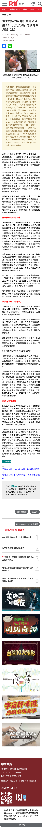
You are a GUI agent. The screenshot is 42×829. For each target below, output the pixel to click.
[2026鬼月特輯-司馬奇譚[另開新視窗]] (21, 627)
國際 (32, 9)
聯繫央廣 (6, 764)
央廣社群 (32, 780)
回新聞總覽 (21, 511)
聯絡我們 (4, 780)
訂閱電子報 (23, 780)
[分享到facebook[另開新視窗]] (4, 46)
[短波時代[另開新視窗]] (21, 681)
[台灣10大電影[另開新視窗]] (21, 654)
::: (3, 14)
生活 (39, 9)
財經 (25, 9)
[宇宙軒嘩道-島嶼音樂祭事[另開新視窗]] (21, 709)
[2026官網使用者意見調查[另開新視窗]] (21, 736)
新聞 (10, 14)
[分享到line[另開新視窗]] (10, 46)
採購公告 (13, 780)
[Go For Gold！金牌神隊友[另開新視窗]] (21, 600)
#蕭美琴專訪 (14, 9)
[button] (33, 4)
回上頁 (35, 511)
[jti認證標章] (21, 798)
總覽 (4, 9)
